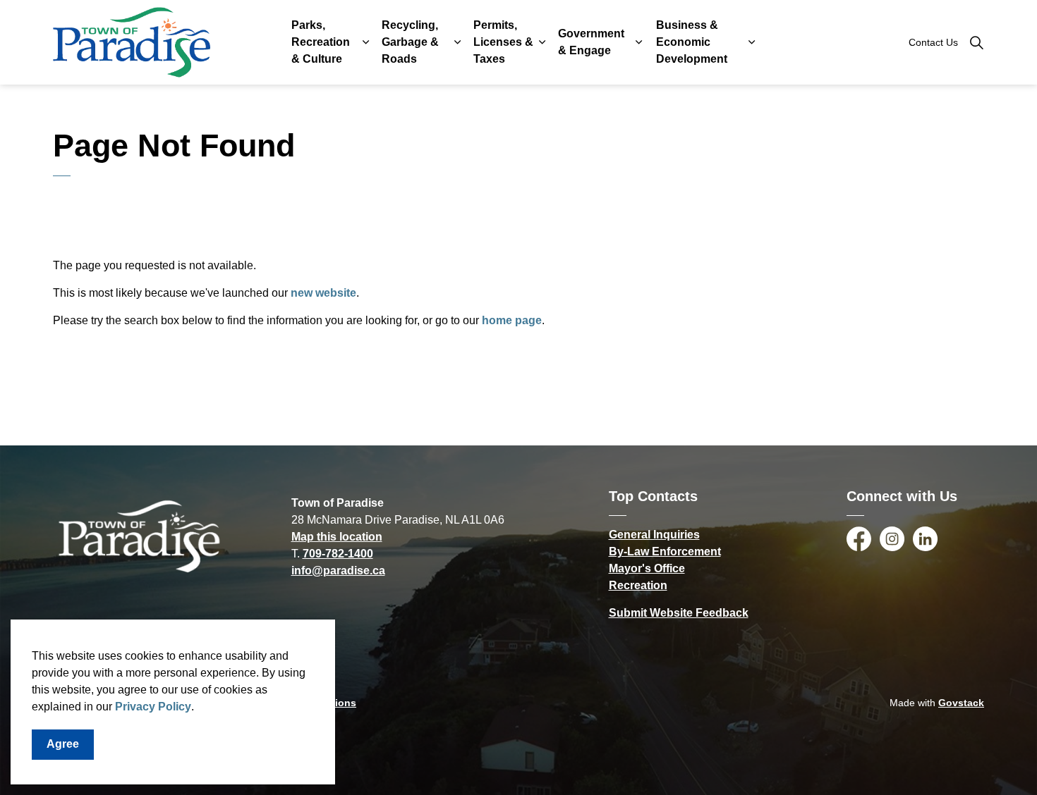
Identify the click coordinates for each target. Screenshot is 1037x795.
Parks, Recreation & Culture (320, 42)
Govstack (961, 702)
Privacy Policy (153, 707)
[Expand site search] (976, 42)
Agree (63, 744)
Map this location (336, 537)
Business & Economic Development (691, 42)
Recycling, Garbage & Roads (410, 42)
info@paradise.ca (338, 571)
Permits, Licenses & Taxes (503, 42)
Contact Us (933, 42)
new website (323, 293)
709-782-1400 (338, 554)
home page (512, 320)
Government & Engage (591, 41)
